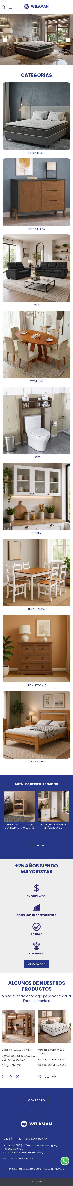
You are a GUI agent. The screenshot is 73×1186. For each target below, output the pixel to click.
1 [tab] (31, 845)
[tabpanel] (19, 815)
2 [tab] (38, 845)
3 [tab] (43, 845)
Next (66, 37)
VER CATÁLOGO (37, 964)
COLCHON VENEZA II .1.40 (52, 1059)
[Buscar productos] (3, 7)
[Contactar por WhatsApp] (65, 1161)
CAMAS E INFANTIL (16, 1049)
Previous (3, 37)
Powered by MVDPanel (54, 1169)
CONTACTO (36, 1100)
